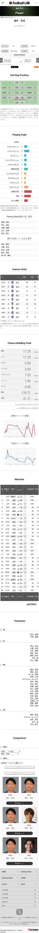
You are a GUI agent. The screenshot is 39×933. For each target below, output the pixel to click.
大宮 (14, 529)
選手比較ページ (19, 803)
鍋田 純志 (34, 655)
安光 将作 (34, 698)
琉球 (14, 515)
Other (3, 905)
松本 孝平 (34, 719)
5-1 (21, 551)
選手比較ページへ (19, 773)
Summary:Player (7, 878)
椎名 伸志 (34, 693)
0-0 (21, 500)
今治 (14, 525)
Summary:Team (26, 872)
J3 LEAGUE (5, 898)
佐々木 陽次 (33, 674)
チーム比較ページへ (19, 767)
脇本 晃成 (34, 669)
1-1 (21, 497)
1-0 (21, 507)
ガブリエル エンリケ (30, 679)
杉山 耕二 (5, 233)
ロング (14, 155)
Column (4, 884)
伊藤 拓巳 (34, 686)
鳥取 (14, 522)
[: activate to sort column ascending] (6, 277)
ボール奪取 (15, 200)
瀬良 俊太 (34, 672)
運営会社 (28, 917)
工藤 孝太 (5, 247)
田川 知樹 (34, 634)
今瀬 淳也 (34, 648)
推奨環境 (10, 917)
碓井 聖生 (34, 715)
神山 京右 (34, 646)
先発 (32, 277)
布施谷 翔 (34, 701)
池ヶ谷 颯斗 (6, 255)
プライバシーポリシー (19, 917)
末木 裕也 (34, 681)
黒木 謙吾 (5, 252)
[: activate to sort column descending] (2, 277)
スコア (19, 490)
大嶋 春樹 (5, 228)
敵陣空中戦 (15, 169)
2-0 (21, 522)
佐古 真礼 (5, 225)
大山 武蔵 (34, 691)
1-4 (21, 572)
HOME (1, 17)
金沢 (14, 507)
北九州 (13, 518)
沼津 (14, 551)
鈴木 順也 (5, 244)
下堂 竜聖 (34, 651)
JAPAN (23, 878)
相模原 (13, 536)
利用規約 (4, 917)
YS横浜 (13, 497)
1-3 (21, 515)
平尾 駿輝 (34, 637)
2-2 (21, 565)
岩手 (17, 300)
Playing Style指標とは (9, 210)
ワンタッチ (13, 146)
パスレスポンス (13, 164)
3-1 (21, 587)
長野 (14, 533)
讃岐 (14, 500)
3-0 (21, 547)
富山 (17, 282)
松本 (14, 547)
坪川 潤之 (34, 684)
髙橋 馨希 (34, 703)
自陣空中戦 (15, 191)
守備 (17, 196)
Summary (4, 901)
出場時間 (30, 489)
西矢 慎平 (34, 653)
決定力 (16, 142)
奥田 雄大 (5, 222)
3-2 (21, 533)
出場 (24, 277)
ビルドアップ (14, 187)
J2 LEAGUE (5, 894)
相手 (12, 489)
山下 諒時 (5, 230)
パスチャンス (14, 182)
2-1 (21, 590)
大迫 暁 (35, 658)
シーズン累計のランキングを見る (27, 408)
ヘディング (13, 151)
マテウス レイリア (31, 717)
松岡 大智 (34, 677)
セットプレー (12, 160)
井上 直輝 (34, 689)
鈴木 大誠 (5, 250)
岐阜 (14, 583)
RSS (36, 67)
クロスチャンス (13, 178)
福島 (14, 511)
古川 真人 (34, 724)
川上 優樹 (34, 660)
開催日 (6, 489)
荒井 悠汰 (34, 705)
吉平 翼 (35, 722)
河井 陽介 (34, 696)
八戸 (14, 587)
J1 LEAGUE (5, 890)
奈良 (14, 504)
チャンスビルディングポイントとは (26, 404)
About (23, 884)
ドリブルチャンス (12, 173)
